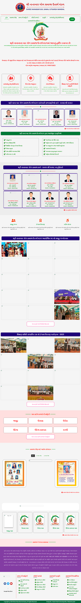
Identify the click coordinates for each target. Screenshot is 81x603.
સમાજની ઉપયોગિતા (34, 21)
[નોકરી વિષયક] (50, 78)
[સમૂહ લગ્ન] (13, 220)
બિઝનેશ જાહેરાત (30, 84)
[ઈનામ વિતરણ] (40, 220)
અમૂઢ (15, 421)
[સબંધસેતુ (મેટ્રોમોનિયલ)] (11, 78)
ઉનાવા (40, 421)
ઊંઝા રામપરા (40, 430)
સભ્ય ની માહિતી (23, 17)
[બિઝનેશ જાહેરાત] (30, 78)
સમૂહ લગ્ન (13, 224)
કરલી (65, 430)
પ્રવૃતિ (44, 17)
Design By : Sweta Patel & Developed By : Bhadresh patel (60, 601)
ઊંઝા (15, 430)
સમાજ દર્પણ (13, 17)
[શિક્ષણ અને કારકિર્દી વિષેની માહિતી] (70, 78)
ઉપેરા (65, 421)
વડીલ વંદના (67, 224)
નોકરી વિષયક (50, 84)
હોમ (6, 17)
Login (72, 19)
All (33, 455)
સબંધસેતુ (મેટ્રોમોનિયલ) (57, 17)
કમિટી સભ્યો (35, 17)
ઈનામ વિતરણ (40, 224)
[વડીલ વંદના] (67, 220)
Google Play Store (8, 591)
